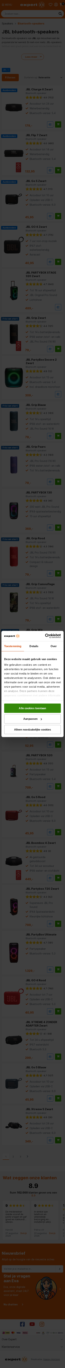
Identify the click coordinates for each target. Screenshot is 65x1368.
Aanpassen (30, 718)
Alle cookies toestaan (32, 708)
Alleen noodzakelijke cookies (32, 729)
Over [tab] (54, 646)
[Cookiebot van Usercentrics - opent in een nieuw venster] (46, 636)
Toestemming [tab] (12, 646)
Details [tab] (33, 646)
